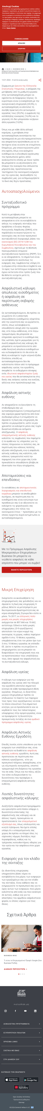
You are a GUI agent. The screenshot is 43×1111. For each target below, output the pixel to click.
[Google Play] (31, 1079)
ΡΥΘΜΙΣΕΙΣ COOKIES (21, 39)
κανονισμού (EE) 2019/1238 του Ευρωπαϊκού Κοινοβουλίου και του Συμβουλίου (19, 244)
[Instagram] (5, 1011)
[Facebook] (15, 1011)
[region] (21, 26)
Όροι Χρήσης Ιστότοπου (21, 1097)
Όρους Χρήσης (11, 28)
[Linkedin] (35, 1011)
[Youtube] (25, 1011)
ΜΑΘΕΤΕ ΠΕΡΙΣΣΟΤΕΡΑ (21, 570)
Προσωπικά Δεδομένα (21, 1099)
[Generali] (21, 993)
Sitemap (21, 1102)
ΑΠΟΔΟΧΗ (21, 43)
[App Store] (12, 1079)
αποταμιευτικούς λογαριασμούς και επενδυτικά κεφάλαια (19, 490)
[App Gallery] (21, 1087)
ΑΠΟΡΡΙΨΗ (21, 49)
